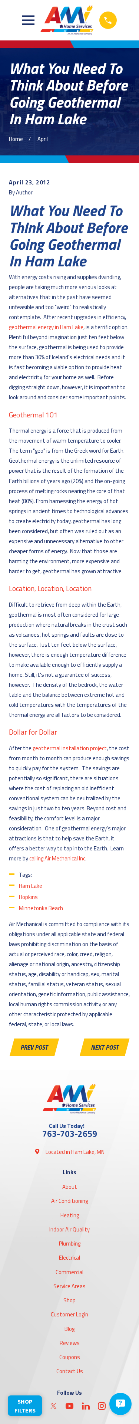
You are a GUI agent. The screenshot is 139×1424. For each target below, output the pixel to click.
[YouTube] (69, 1406)
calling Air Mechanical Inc (57, 858)
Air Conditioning (69, 1201)
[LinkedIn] (86, 1406)
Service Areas (69, 1286)
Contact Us (69, 1371)
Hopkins (28, 897)
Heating (69, 1215)
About (69, 1186)
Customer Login (69, 1314)
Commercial (69, 1272)
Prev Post (34, 1047)
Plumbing (69, 1243)
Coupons (69, 1357)
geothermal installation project (70, 748)
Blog (69, 1329)
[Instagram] (102, 1406)
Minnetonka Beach (41, 908)
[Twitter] (53, 1406)
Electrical (69, 1257)
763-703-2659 (69, 1133)
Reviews (70, 1343)
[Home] (66, 20)
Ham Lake (30, 886)
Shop (69, 1300)
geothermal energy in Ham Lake (46, 327)
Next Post (105, 1047)
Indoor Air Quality (69, 1229)
